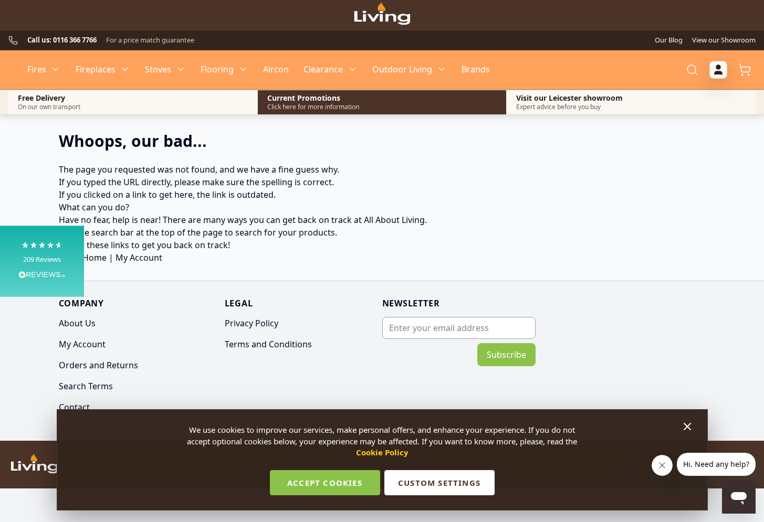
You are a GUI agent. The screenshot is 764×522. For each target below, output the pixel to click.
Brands (476, 69)
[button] (42, 261)
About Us (77, 323)
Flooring (217, 69)
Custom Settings (439, 482)
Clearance (323, 69)
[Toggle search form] (692, 70)
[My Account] (718, 70)
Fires (36, 69)
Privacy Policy (251, 323)
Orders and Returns (98, 365)
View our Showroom (724, 40)
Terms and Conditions (268, 344)
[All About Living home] (34, 465)
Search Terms (86, 386)
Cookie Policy (382, 452)
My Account (139, 257)
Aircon (276, 69)
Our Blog (669, 40)
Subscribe (506, 354)
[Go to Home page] (381, 15)
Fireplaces (96, 69)
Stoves (158, 69)
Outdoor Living (402, 69)
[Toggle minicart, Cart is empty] (745, 70)
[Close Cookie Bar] (688, 426)
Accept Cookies (324, 482)
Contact (74, 407)
